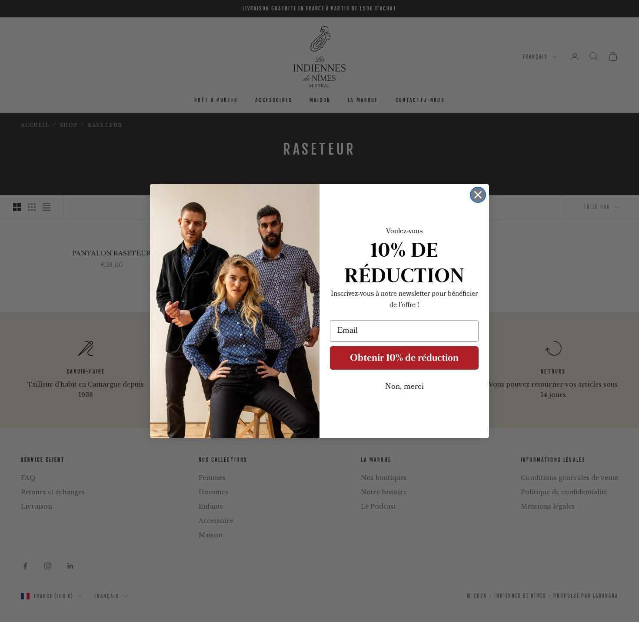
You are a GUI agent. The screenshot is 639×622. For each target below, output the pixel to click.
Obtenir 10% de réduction (404, 357)
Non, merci (404, 387)
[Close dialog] (478, 194)
